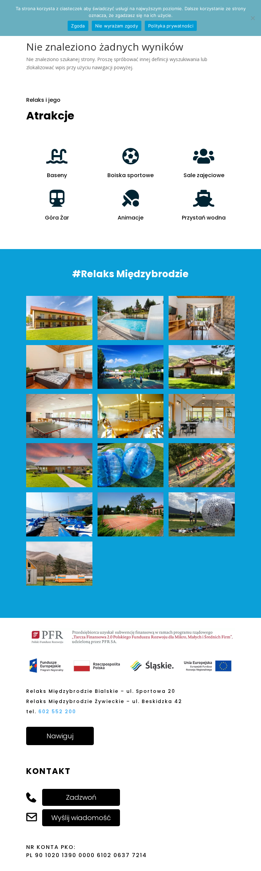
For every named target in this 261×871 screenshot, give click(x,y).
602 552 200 (57, 711)
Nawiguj (60, 736)
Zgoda (78, 26)
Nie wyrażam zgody (116, 26)
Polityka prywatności (170, 26)
